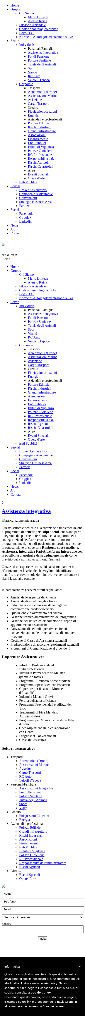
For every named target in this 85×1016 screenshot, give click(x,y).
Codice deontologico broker (38, 29)
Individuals (26, 44)
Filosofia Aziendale (32, 25)
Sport (31, 68)
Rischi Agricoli (38, 162)
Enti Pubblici (37, 143)
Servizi (15, 186)
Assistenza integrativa (26, 511)
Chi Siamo (26, 13)
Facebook (26, 213)
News (14, 225)
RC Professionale (40, 154)
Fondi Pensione (38, 56)
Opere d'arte (36, 178)
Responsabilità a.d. (41, 158)
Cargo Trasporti (38, 103)
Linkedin (25, 221)
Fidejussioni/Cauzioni (34, 816)
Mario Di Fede (38, 17)
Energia (33, 115)
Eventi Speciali (38, 174)
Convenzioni (28, 198)
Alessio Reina (37, 21)
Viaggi (32, 72)
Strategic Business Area (35, 202)
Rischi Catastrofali (40, 166)
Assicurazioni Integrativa (36, 788)
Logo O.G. (26, 33)
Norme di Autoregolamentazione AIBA (46, 37)
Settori (14, 41)
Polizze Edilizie (38, 123)
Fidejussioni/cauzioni (42, 111)
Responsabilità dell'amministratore (42, 863)
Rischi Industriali (39, 127)
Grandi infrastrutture (42, 131)
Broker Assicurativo (33, 190)
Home (14, 5)
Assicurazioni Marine (42, 96)
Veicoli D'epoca (39, 80)
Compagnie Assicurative (36, 194)
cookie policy (41, 992)
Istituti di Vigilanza (41, 147)
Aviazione (35, 99)
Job (12, 229)
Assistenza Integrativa (43, 52)
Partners (24, 206)
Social (14, 209)
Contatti (15, 233)
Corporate (26, 84)
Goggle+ (25, 217)
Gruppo (15, 9)
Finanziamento (38, 139)
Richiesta (6, 923)
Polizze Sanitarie (39, 60)
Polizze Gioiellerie (40, 151)
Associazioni (37, 135)
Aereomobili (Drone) (42, 92)
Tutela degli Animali (42, 64)
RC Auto (34, 76)
